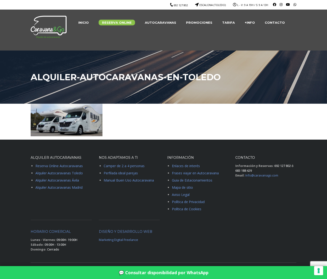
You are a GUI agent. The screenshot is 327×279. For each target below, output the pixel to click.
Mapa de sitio (182, 187)
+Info (250, 22)
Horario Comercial (51, 231)
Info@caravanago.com (261, 175)
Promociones (199, 22)
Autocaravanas (160, 22)
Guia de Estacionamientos (192, 180)
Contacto (275, 22)
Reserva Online (117, 22)
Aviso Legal (181, 194)
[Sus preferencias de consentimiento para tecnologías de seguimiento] (318, 270)
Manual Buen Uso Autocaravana (129, 180)
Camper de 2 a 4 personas (124, 166)
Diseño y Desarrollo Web (125, 231)
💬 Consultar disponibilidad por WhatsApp (164, 272)
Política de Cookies (186, 209)
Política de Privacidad (188, 201)
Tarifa (228, 22)
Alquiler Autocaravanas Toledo (59, 173)
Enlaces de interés (186, 166)
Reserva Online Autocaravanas (59, 166)
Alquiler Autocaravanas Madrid (59, 187)
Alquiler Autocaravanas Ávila (57, 180)
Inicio (83, 22)
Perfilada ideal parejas (121, 173)
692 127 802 (181, 5)
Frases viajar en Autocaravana (195, 173)
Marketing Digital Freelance (118, 240)
